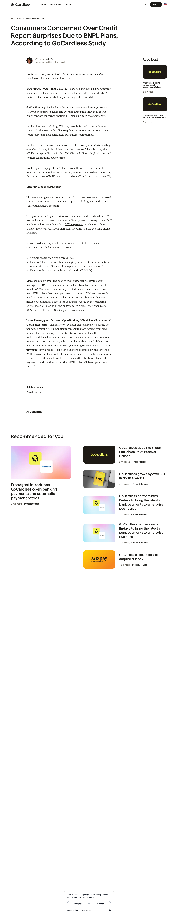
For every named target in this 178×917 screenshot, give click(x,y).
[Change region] (165, 4)
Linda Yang (49, 59)
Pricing (68, 4)
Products (41, 4)
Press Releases (33, 18)
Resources (55, 4)
